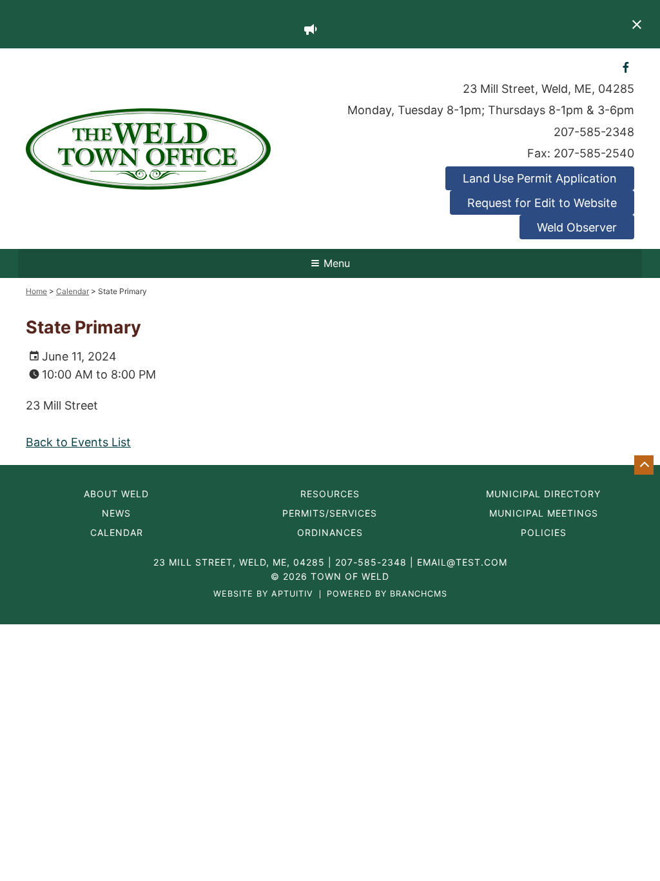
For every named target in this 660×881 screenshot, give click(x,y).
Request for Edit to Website (542, 203)
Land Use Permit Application (540, 178)
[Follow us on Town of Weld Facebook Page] (626, 67)
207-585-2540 (594, 153)
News (116, 513)
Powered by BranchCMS (387, 594)
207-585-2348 (594, 132)
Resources (330, 494)
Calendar (72, 291)
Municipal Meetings (543, 513)
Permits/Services (329, 513)
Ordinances (330, 532)
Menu (337, 263)
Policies (544, 532)
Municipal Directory (543, 494)
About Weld (116, 494)
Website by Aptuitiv (263, 594)
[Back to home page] (148, 148)
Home (36, 291)
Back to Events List (78, 442)
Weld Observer (577, 227)
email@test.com (462, 562)
